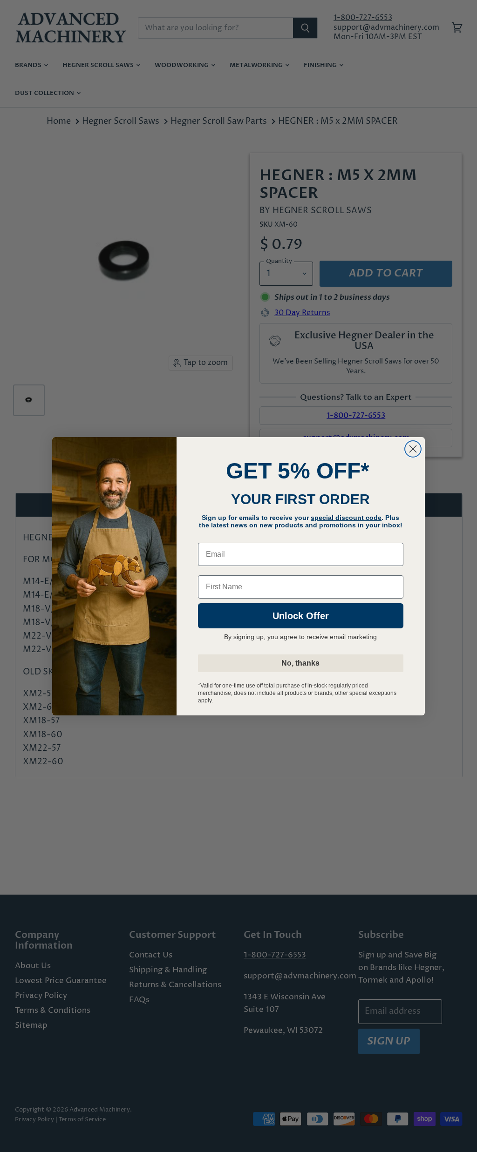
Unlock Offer (301, 616)
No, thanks (300, 663)
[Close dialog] (413, 449)
